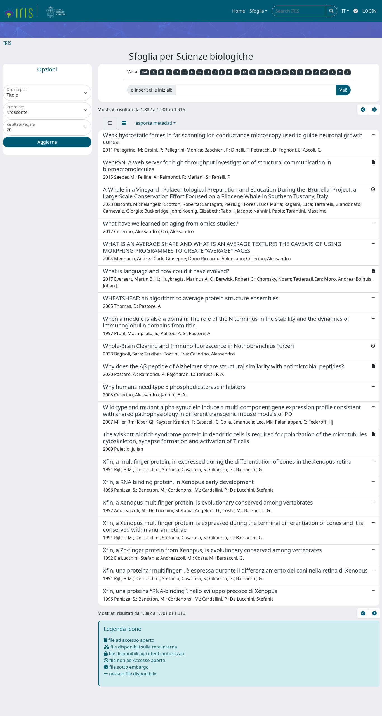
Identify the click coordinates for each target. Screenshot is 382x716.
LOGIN (369, 11)
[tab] (110, 123)
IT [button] (344, 11)
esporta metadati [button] (154, 123)
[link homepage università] (56, 11)
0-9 (144, 72)
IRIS (7, 43)
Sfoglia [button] (256, 11)
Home (238, 11)
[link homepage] (20, 11)
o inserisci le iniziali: (151, 90)
